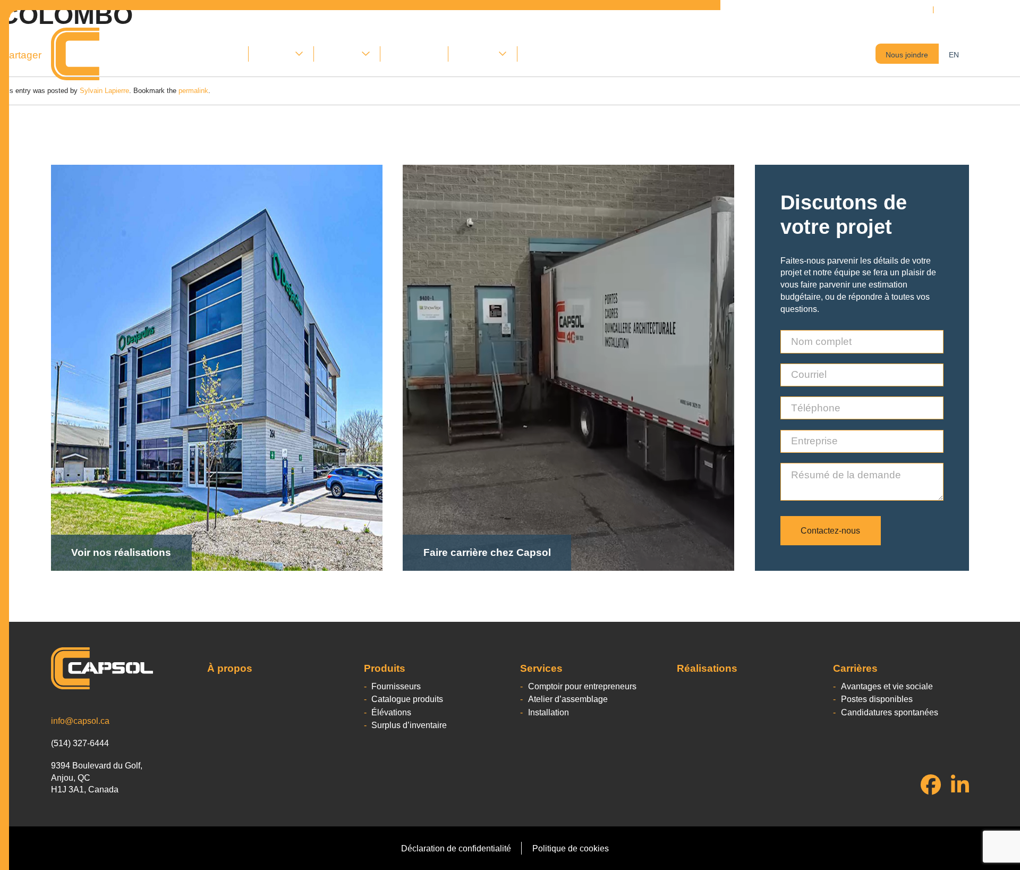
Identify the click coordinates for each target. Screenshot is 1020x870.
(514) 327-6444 (968, 9)
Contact (542, 53)
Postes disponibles (877, 699)
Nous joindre (907, 54)
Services (340, 53)
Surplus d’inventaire (409, 725)
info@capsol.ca (80, 720)
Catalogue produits (407, 699)
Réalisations (414, 53)
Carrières (476, 53)
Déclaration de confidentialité (456, 848)
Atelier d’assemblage (568, 699)
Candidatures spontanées (889, 712)
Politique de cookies (570, 848)
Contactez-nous (830, 530)
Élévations (391, 712)
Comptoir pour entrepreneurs (582, 686)
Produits (274, 53)
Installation (548, 712)
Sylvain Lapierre (104, 91)
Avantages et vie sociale (887, 686)
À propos (221, 53)
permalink (193, 91)
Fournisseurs (396, 686)
